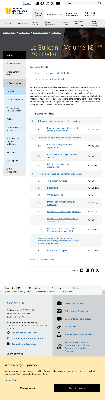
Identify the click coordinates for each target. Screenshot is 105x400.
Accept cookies (77, 388)
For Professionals (40, 32)
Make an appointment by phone (27, 338)
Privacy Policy (11, 380)
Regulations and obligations (18, 292)
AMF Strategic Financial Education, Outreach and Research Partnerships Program (77, 346)
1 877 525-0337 (20, 316)
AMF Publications (13, 63)
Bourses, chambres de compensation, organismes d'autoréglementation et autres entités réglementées (58, 240)
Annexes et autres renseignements (64, 211)
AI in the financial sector (14, 128)
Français (27, 3)
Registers (78, 288)
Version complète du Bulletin (52, 73)
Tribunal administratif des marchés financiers (59, 121)
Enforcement (67, 292)
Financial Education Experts (78, 334)
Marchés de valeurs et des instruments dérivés (60, 173)
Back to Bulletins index (44, 259)
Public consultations (46, 292)
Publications (24, 32)
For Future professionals (11, 170)
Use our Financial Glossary (78, 318)
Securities (11, 152)
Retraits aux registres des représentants (59, 146)
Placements (52, 187)
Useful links (70, 326)
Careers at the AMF (74, 303)
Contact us (15, 303)
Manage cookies (28, 388)
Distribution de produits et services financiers (59, 137)
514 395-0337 (19, 313)
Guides (10, 119)
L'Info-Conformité (15, 99)
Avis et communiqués (57, 180)
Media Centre (35, 288)
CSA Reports (12, 160)
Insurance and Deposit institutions (13, 141)
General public (9, 32)
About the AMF (13, 288)
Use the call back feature (24, 332)
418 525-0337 (20, 310)
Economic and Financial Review (14, 109)
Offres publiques (55, 194)
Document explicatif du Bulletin (52, 79)
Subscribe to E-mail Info (77, 311)
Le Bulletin (56, 32)
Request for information (24, 343)
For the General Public (12, 73)
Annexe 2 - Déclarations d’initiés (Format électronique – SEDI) (62, 229)
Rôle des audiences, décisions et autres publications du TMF (62, 129)
